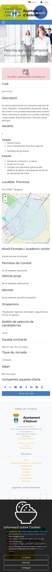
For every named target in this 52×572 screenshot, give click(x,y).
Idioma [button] (33, 2)
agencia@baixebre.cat (26, 439)
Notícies (26, 481)
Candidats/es (26, 466)
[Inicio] (26, 11)
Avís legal (26, 446)
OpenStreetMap (37, 243)
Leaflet (27, 243)
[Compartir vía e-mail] (15, 387)
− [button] (5, 200)
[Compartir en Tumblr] (42, 387)
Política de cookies (26, 448)
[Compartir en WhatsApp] (10, 387)
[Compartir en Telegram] (5, 387)
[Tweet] (21, 387)
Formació (26, 475)
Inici (26, 460)
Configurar (26, 568)
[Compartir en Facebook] (26, 387)
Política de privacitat (26, 443)
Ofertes (26, 472)
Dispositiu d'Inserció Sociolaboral (26, 463)
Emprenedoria (26, 478)
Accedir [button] (45, 2)
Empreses (26, 469)
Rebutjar (26, 562)
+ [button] (5, 196)
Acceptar (26, 557)
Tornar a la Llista (26, 393)
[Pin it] (37, 387)
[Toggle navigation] (3, 22)
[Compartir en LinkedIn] (31, 387)
